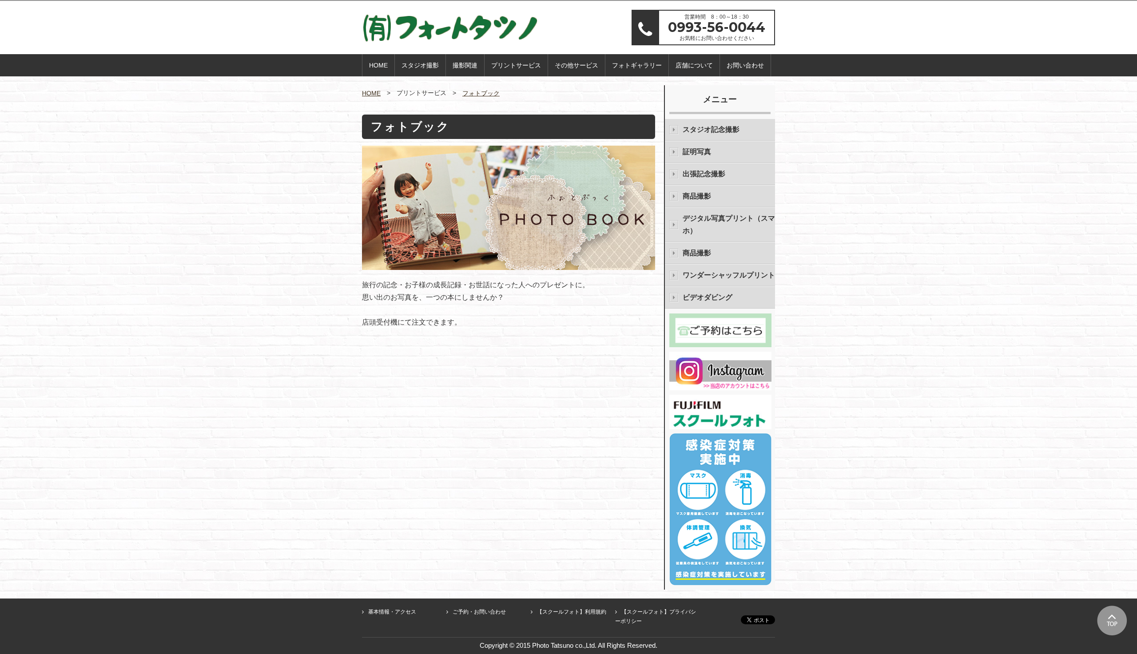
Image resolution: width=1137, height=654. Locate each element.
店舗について (694, 65)
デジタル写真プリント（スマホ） (729, 224)
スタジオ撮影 (420, 65)
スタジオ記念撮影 (711, 129)
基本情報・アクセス (392, 612)
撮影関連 (465, 65)
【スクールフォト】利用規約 (571, 612)
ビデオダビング (707, 297)
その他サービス (576, 65)
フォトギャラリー (637, 65)
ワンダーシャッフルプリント (729, 275)
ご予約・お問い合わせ (479, 612)
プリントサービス (516, 65)
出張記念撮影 (704, 174)
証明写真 (697, 151)
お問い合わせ (745, 65)
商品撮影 (697, 196)
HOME (378, 65)
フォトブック (481, 93)
